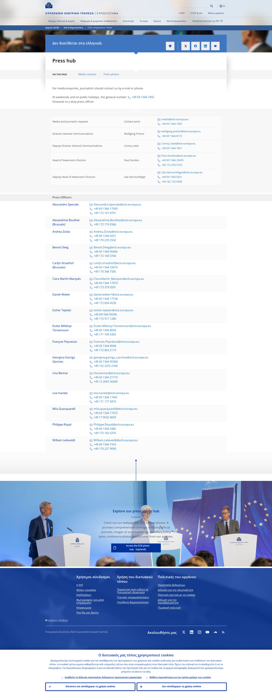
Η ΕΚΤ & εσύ (196, 13)
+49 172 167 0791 (105, 213)
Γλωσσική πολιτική (169, 608)
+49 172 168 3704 (105, 256)
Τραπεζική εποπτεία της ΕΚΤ (205, 21)
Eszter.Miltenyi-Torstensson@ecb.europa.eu (122, 326)
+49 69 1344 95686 (106, 252)
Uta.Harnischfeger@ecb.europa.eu (182, 172)
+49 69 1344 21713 (106, 377)
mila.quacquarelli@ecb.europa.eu (115, 409)
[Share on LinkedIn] (205, 46)
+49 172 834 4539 (105, 303)
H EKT (79, 585)
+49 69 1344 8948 (105, 346)
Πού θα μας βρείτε (87, 613)
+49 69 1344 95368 (106, 362)
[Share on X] (185, 46)
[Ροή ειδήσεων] (223, 632)
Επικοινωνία (83, 608)
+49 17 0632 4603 (105, 417)
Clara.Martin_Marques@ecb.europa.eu (119, 279)
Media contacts (87, 74)
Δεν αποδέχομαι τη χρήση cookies (181, 687)
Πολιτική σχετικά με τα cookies (176, 595)
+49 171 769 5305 (105, 334)
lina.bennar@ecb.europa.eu (112, 373)
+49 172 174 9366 (105, 224)
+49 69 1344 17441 (106, 397)
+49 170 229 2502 (105, 240)
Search (211, 6)
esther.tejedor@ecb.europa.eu (113, 310)
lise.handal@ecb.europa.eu (111, 393)
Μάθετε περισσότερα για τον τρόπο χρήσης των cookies (180, 677)
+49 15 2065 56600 (106, 381)
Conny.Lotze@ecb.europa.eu (178, 143)
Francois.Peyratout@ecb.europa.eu (116, 342)
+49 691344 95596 (105, 314)
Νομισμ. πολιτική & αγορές (61, 21)
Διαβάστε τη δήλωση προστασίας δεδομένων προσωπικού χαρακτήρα (103, 677)
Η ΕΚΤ (182, 13)
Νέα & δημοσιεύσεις (176, 21)
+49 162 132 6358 (172, 182)
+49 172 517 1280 (105, 319)
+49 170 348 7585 (105, 271)
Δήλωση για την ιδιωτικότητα (175, 590)
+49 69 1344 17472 (106, 413)
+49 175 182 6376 (105, 433)
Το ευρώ (144, 21)
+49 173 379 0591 (105, 287)
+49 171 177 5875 (105, 401)
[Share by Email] (215, 46)
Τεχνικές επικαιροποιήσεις (133, 597)
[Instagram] (199, 632)
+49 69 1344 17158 (106, 299)
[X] (183, 632)
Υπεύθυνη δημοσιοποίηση (133, 602)
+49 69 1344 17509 (106, 209)
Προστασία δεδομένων (171, 585)
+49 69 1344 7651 (172, 148)
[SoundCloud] (215, 632)
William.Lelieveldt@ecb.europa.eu (116, 440)
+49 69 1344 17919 (106, 283)
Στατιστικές (128, 21)
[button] (217, 6)
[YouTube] (207, 632)
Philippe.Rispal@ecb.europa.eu (114, 424)
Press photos (111, 74)
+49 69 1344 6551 (105, 236)
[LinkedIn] (191, 632)
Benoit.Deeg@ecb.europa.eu (112, 247)
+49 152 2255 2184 (106, 366)
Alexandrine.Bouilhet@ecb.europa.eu (118, 220)
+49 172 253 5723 (172, 165)
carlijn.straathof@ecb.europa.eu (115, 263)
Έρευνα (157, 21)
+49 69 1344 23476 (172, 160)
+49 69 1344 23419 (106, 267)
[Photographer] (269, 564)
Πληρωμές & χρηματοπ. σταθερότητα (98, 21)
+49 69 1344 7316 (105, 444)
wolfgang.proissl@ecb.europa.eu (181, 131)
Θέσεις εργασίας (216, 13)
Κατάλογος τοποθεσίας (58, 620)
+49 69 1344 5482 (105, 429)
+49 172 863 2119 (105, 350)
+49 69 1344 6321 (172, 177)
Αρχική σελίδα (52, 28)
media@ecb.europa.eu (175, 119)
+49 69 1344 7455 (143, 97)
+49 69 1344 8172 (172, 136)
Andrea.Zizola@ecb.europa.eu (113, 232)
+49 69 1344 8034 (105, 330)
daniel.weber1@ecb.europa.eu (113, 294)
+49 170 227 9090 (105, 449)
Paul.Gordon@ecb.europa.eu (179, 156)
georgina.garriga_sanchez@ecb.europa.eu (121, 357)
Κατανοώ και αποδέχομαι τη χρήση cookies (90, 687)
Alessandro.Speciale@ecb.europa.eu (117, 204)
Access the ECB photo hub (137, 548)
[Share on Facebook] (195, 46)
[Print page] (170, 46)
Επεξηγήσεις (83, 595)
